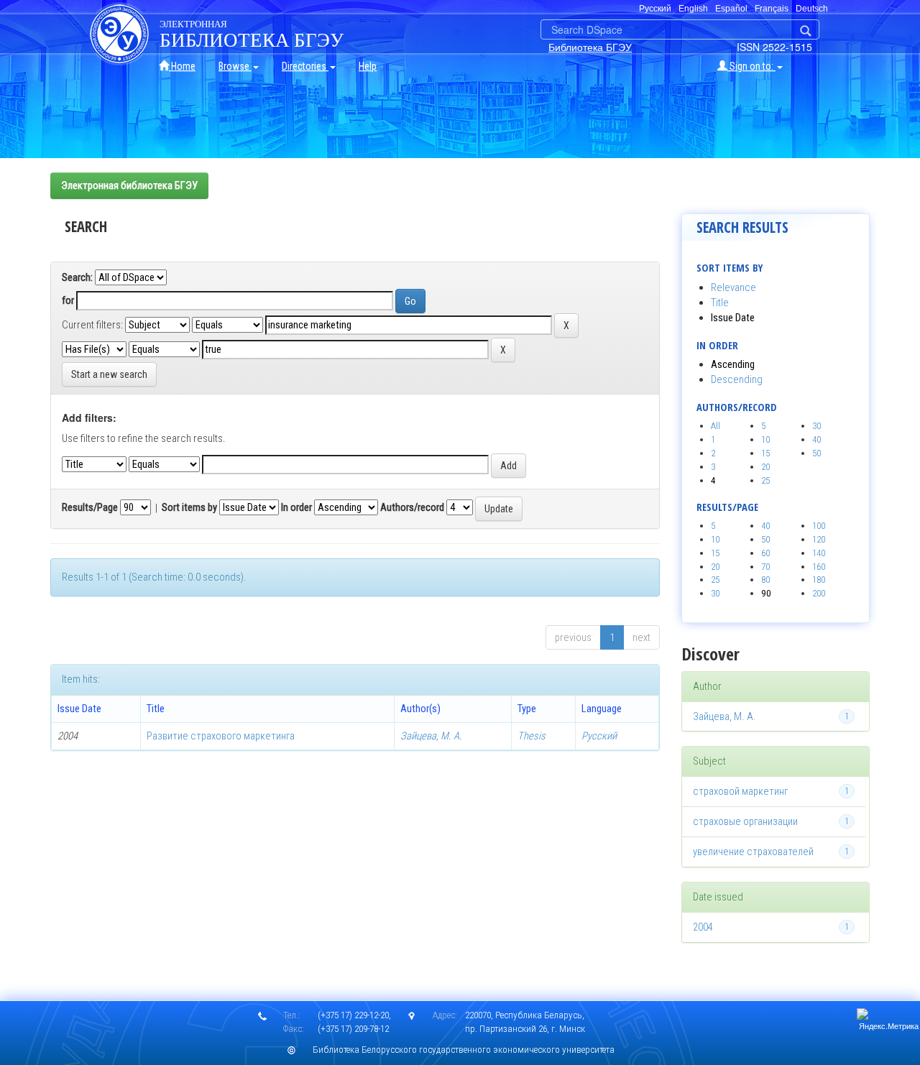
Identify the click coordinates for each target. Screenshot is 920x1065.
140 (818, 553)
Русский (599, 735)
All (715, 425)
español (731, 9)
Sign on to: (751, 66)
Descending (737, 379)
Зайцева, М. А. (431, 735)
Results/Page (90, 507)
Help (368, 66)
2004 (703, 927)
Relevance (733, 287)
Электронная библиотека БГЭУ (129, 185)
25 (765, 480)
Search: (77, 277)
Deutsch (812, 9)
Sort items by (189, 507)
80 (765, 579)
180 (818, 579)
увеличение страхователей (753, 851)
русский (655, 9)
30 (816, 425)
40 (816, 439)
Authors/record (412, 507)
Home (182, 66)
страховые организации (745, 821)
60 (765, 553)
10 (765, 439)
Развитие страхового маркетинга (221, 735)
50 (816, 453)
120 (818, 539)
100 (818, 525)
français (771, 9)
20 (765, 466)
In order (296, 507)
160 (818, 566)
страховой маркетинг (740, 791)
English (693, 9)
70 (765, 566)
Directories (305, 66)
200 (818, 593)
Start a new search (109, 374)
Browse (235, 66)
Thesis (532, 735)
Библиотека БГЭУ (590, 47)
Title (720, 302)
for (68, 300)
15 (765, 453)
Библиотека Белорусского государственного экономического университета (464, 1049)
